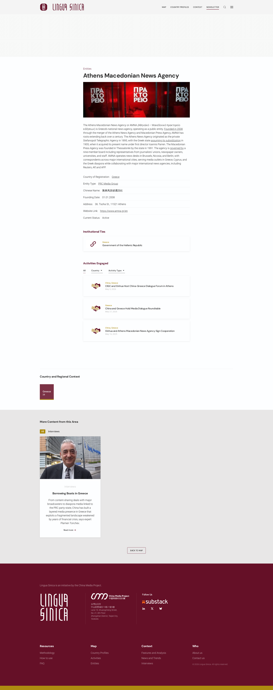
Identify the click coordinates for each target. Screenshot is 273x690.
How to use (46, 658)
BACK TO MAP (136, 550)
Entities (87, 68)
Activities (96, 658)
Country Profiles (179, 7)
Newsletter (212, 7)
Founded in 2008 (173, 128)
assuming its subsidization (166, 140)
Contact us (198, 658)
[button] (224, 7)
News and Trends (151, 658)
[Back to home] (62, 7)
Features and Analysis (153, 652)
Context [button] (197, 7)
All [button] (84, 270)
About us (197, 652)
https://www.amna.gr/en (114, 210)
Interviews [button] (54, 431)
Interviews (147, 663)
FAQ (42, 663)
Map (164, 7)
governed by (177, 148)
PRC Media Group (108, 183)
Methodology (47, 652)
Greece (115, 176)
